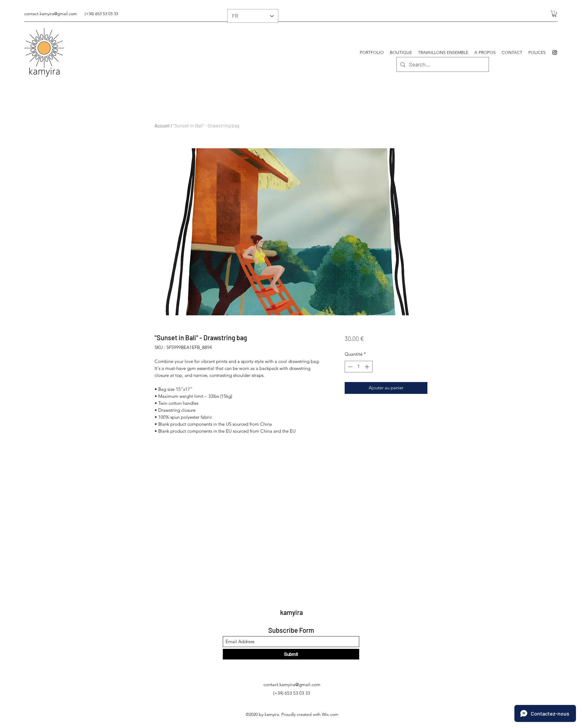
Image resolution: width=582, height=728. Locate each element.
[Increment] (367, 366)
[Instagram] (555, 52)
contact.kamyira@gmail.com (50, 13)
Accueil (162, 125)
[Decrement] (350, 366)
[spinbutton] (358, 366)
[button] (554, 14)
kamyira (291, 612)
